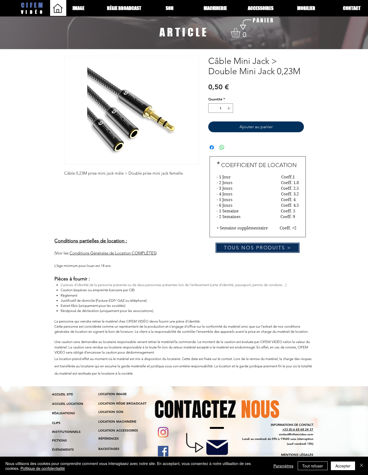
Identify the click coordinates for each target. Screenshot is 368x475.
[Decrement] (212, 108)
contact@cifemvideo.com (296, 434)
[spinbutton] (221, 108)
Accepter (342, 466)
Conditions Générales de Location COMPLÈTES (113, 253)
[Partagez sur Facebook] (212, 147)
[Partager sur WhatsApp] (222, 147)
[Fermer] (361, 466)
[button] (241, 32)
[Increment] (229, 108)
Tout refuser (312, 466)
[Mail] (217, 447)
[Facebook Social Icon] (163, 451)
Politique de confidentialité (42, 468)
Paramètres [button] (283, 466)
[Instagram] (163, 432)
